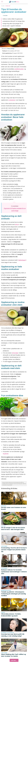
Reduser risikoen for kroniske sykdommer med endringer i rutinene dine (14, 571)
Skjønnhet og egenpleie (7, 632)
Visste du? (8, 5)
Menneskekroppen (6, 590)
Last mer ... (14, 660)
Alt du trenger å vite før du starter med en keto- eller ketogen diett (13, 528)
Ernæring (3, 505)
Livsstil (2, 5)
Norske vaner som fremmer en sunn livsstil (13, 508)
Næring (3, 612)
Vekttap (3, 526)
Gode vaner (4, 546)
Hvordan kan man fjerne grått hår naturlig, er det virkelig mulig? (12, 635)
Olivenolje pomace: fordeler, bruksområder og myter (11, 615)
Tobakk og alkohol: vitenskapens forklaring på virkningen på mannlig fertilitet (13, 593)
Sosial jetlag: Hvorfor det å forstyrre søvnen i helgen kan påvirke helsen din (14, 549)
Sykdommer (4, 568)
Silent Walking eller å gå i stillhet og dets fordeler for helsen (13, 655)
